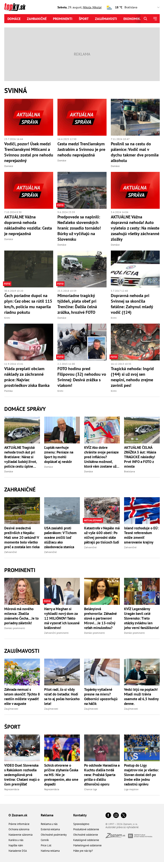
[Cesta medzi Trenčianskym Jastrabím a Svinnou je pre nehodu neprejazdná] (81, 117)
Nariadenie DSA (18, 851)
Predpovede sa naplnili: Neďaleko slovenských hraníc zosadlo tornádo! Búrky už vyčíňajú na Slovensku (79, 228)
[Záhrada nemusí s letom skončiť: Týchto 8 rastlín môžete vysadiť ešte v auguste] (22, 672)
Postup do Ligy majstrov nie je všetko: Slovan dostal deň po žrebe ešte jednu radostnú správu (141, 775)
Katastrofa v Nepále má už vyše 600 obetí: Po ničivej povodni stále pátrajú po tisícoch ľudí (102, 535)
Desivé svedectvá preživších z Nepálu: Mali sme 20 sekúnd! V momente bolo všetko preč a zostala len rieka (22, 537)
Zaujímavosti (106, 19)
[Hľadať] (145, 18)
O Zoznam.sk (18, 815)
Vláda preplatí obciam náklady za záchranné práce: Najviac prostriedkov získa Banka (27, 377)
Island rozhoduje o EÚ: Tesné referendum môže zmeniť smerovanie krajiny (141, 535)
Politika (8, 390)
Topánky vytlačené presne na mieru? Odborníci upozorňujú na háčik (100, 696)
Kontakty (80, 815)
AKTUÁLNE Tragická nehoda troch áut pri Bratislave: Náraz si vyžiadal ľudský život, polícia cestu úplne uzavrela (20, 457)
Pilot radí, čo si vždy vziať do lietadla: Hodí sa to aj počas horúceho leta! (62, 696)
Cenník (45, 840)
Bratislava (129, 471)
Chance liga (90, 789)
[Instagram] (116, 815)
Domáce (13, 19)
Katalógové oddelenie (86, 840)
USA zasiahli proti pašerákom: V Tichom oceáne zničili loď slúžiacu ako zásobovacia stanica (60, 537)
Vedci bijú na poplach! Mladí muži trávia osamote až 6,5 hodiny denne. (141, 696)
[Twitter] (123, 815)
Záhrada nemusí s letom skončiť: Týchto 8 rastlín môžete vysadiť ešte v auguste (22, 696)
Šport (84, 19)
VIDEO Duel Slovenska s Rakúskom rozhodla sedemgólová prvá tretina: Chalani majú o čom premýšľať (22, 775)
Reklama (47, 815)
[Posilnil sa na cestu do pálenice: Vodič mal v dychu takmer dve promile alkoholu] (135, 117)
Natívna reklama (50, 851)
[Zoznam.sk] (116, 837)
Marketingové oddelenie (87, 845)
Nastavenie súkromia (20, 834)
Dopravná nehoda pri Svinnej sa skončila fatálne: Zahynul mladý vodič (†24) (132, 304)
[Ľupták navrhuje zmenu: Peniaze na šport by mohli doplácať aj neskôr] (62, 430)
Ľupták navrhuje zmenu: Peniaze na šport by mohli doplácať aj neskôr (58, 454)
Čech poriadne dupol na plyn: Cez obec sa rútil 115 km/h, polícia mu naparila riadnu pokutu (28, 304)
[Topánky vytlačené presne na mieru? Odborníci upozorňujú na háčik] (102, 672)
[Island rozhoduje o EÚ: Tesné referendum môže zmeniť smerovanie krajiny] (142, 510)
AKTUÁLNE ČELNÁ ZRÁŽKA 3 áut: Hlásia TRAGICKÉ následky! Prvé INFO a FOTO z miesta (140, 457)
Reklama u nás (49, 824)
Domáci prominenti (14, 628)
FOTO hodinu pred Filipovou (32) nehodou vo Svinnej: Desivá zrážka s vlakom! (81, 377)
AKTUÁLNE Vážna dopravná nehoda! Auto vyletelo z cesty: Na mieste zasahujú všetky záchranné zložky (135, 228)
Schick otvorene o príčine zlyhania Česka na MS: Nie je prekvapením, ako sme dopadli (61, 775)
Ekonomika (132, 19)
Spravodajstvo (81, 824)
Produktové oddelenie (86, 829)
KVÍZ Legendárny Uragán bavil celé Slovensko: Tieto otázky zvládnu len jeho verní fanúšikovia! (141, 618)
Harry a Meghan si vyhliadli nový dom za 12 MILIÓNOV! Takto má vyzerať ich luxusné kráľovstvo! (62, 618)
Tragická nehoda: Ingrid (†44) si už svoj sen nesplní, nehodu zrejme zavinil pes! (132, 377)
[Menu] (155, 18)
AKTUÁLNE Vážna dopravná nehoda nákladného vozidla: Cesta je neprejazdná (28, 225)
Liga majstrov (131, 789)
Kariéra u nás (16, 840)
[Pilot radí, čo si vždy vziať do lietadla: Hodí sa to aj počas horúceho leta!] (62, 672)
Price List (46, 845)
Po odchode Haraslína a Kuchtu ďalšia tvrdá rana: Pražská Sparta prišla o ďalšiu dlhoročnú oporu (102, 775)
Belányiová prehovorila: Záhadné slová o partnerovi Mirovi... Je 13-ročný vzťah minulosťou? (100, 618)
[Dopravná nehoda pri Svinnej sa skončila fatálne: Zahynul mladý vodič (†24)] (135, 269)
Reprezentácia (11, 789)
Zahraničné (37, 19)
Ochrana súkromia (19, 829)
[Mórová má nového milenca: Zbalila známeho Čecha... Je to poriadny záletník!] (22, 591)
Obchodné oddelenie (85, 834)
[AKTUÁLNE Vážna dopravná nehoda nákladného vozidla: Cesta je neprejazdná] (28, 190)
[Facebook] (108, 815)
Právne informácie (19, 824)
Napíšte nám (16, 845)
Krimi (7, 317)
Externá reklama (50, 829)
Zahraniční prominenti (56, 632)
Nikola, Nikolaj (92, 7)
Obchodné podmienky (54, 834)
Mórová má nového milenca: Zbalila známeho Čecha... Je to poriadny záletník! (21, 616)
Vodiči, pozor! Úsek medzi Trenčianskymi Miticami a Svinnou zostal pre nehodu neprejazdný (28, 152)
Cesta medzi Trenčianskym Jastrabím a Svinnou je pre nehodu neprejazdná (81, 149)
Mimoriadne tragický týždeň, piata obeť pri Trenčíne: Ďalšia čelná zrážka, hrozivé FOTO (77, 304)
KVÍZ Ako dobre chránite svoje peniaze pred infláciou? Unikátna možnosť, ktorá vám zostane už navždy (101, 457)
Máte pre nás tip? (83, 851)
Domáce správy (25, 408)
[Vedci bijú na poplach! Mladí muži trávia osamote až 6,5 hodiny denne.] (142, 672)
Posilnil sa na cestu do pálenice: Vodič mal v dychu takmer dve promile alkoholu (135, 152)
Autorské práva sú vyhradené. (122, 827)
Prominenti (62, 19)
